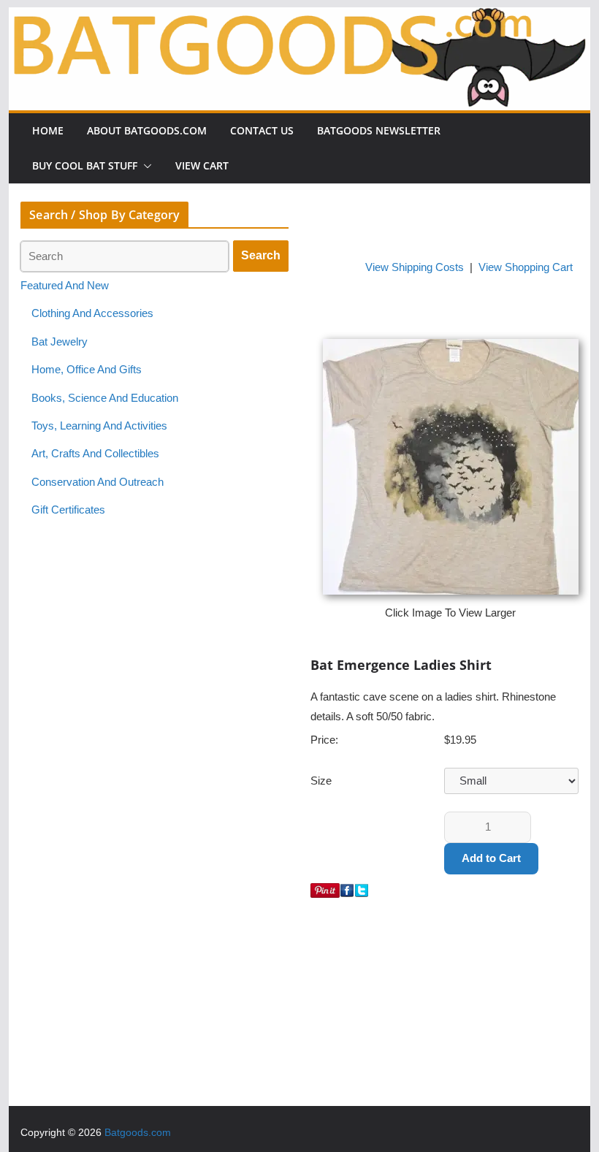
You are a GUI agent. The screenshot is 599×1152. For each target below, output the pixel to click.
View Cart (202, 165)
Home (48, 130)
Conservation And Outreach (97, 482)
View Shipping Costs (414, 267)
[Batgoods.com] (299, 17)
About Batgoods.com (147, 130)
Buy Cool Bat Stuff (84, 165)
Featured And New (64, 285)
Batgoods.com (137, 1132)
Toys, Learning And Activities (99, 426)
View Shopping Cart (525, 267)
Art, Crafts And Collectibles (95, 453)
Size (321, 781)
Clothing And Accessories (92, 313)
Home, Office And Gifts (86, 369)
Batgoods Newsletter (378, 130)
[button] (144, 166)
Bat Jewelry (59, 342)
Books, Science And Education (104, 398)
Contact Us (262, 130)
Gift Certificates (68, 510)
